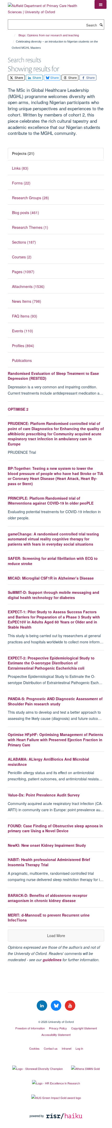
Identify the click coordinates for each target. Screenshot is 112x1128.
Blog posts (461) (25, 212)
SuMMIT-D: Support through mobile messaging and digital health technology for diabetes (53, 595)
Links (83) (20, 168)
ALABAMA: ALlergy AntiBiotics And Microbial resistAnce (48, 761)
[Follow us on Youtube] (70, 1005)
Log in (79, 1048)
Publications (22, 360)
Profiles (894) (23, 345)
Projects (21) (23, 153)
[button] (101, 4)
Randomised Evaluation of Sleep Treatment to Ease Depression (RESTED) (53, 376)
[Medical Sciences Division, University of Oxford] (56, 1017)
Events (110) (22, 330)
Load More (56, 935)
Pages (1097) (23, 271)
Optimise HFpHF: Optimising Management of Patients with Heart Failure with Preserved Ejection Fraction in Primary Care (55, 739)
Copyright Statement (84, 1028)
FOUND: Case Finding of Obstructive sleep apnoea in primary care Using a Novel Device (55, 828)
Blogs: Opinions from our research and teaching (48, 35)
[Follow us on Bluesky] (56, 1005)
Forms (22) (21, 182)
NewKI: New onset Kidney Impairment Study (47, 845)
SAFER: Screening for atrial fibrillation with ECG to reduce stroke (53, 561)
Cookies (34, 1048)
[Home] (12, 35)
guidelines (52, 959)
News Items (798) (26, 301)
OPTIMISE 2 (18, 409)
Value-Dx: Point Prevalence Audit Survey (44, 794)
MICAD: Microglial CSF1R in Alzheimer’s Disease (51, 578)
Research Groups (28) (30, 197)
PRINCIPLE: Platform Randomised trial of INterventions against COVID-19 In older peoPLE (51, 501)
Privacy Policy (58, 1028)
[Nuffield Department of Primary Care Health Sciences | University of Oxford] (47, 6)
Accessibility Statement (56, 1035)
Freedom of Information (30, 1028)
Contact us (51, 1048)
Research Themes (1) (30, 227)
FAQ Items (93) (24, 316)
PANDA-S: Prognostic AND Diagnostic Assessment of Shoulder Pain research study (55, 701)
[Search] (101, 24)
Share (18, 77)
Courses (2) (22, 256)
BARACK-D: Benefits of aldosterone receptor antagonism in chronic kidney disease (47, 898)
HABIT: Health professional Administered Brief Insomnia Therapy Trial (49, 862)
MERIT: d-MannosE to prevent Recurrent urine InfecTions (49, 917)
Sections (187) (24, 242)
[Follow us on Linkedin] (42, 1005)
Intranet (66, 1048)
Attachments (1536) (28, 286)
